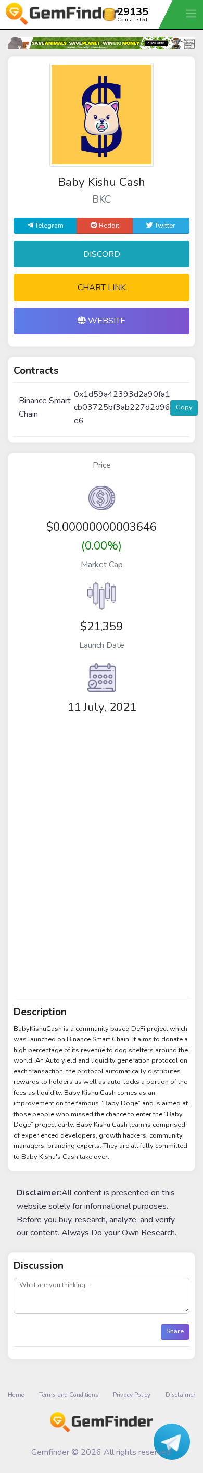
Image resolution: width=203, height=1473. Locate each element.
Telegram (48, 225)
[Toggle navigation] (192, 13)
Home (16, 1395)
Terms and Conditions (68, 1395)
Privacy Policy (131, 1395)
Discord (101, 254)
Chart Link (102, 287)
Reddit (108, 225)
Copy (184, 407)
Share (175, 1331)
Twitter (164, 225)
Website (105, 321)
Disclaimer (180, 1395)
